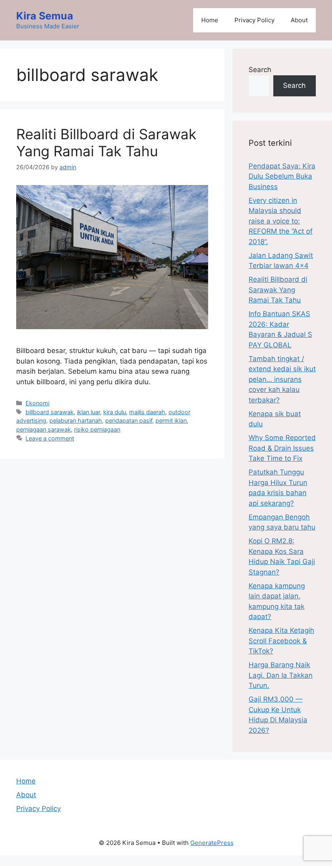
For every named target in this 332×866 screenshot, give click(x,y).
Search (260, 70)
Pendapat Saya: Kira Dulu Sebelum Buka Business (282, 176)
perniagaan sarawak (43, 429)
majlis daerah (147, 412)
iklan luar (88, 412)
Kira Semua (44, 16)
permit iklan (171, 420)
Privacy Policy (254, 20)
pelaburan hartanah (75, 420)
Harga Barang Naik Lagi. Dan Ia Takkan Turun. (281, 675)
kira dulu (114, 412)
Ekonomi (37, 403)
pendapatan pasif (128, 420)
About (299, 20)
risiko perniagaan (97, 429)
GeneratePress (212, 843)
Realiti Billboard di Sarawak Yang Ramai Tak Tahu (106, 143)
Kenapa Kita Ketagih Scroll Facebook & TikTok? (281, 640)
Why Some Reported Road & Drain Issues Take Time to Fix (282, 448)
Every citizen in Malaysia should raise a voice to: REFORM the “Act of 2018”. (281, 221)
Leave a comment (50, 438)
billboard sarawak (50, 412)
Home (209, 20)
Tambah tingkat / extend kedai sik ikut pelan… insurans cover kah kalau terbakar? (282, 379)
